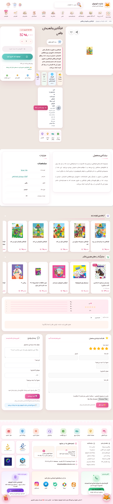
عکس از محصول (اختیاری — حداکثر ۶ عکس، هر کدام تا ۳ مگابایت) (90, 396)
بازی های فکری (81, 16)
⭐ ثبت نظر (102, 405)
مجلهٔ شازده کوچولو (90, 453)
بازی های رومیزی (72, 16)
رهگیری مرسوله (106, 447)
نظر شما (106, 380)
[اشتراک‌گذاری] (76, 32)
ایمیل (76, 354)
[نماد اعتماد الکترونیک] (22, 447)
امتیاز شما (105, 345)
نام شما (106, 354)
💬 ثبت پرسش (32, 396)
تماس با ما (92, 447)
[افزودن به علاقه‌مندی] (71, 32)
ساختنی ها (53, 16)
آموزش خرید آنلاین (105, 450)
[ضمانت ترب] (8, 461)
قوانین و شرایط (106, 459)
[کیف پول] (20, 5)
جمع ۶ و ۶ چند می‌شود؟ (33, 380)
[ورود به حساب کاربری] (8, 5)
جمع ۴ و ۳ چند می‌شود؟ (101, 363)
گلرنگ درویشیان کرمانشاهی (19, 176)
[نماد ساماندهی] (8, 447)
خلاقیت (43, 16)
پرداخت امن (107, 456)
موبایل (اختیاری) (35, 370)
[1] (106, 348)
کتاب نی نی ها (100, 16)
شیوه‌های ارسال (106, 453)
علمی (62, 16)
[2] (102, 348)
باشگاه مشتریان (91, 462)
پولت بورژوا (24, 170)
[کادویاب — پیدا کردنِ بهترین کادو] (5, 497)
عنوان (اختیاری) (104, 371)
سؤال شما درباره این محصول (32, 345)
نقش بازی (15, 16)
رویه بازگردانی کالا (105, 462)
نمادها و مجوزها (91, 465)
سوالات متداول (91, 456)
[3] (98, 348)
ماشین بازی (25, 16)
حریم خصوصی (91, 459)
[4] (94, 348)
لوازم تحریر (6, 13)
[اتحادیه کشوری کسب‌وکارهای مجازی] (22, 461)
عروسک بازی (34, 16)
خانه (110, 21)
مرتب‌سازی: (105, 317)
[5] (90, 348)
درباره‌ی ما (92, 450)
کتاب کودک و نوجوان (91, 16)
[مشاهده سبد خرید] (14, 5)
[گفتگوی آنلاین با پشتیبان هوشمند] (106, 497)
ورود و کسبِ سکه (39, 108)
